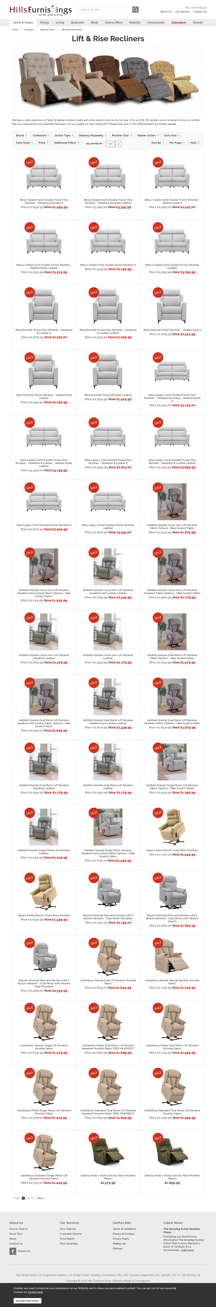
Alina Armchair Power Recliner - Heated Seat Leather (44, 396)
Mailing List (119, 1243)
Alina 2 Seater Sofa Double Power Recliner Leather (172, 266)
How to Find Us (18, 1228)
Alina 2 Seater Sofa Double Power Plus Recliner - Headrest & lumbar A (44, 201)
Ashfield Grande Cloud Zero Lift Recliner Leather (108, 657)
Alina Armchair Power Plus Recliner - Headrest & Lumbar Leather (108, 331)
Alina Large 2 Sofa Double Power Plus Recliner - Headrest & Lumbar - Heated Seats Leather (44, 463)
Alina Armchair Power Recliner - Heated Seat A (172, 329)
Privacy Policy (121, 1238)
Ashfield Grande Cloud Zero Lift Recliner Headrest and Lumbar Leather (108, 592)
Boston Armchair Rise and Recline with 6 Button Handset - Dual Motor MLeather (108, 917)
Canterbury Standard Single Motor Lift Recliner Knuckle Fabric (44, 1177)
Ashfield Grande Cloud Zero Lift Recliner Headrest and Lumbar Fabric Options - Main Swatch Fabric (44, 593)
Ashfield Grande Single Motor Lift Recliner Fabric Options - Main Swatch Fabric (172, 787)
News (12, 1238)
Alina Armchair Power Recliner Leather (108, 395)
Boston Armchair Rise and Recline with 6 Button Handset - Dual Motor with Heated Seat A (172, 918)
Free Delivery (68, 1228)
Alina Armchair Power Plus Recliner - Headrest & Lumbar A (43, 331)
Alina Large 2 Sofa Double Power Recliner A (44, 525)
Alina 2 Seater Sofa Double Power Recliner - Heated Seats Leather (44, 266)
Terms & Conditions (124, 1228)
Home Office (113, 22)
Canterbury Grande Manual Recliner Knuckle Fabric (172, 982)
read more (187, 1250)
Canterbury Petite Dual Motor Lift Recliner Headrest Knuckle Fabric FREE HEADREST (108, 1047)
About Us (166, 11)
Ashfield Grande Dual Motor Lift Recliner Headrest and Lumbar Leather (108, 722)
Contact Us (200, 11)
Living (60, 22)
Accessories (156, 22)
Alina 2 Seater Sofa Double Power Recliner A (108, 264)
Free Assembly (69, 1243)
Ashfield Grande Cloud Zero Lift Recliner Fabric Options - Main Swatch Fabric (172, 527)
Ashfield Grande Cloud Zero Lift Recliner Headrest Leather (44, 657)
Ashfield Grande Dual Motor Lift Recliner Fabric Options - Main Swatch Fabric (172, 657)
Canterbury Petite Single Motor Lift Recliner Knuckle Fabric (44, 1112)
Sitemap (118, 1248)
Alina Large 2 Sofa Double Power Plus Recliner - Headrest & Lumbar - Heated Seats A (172, 398)
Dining (44, 22)
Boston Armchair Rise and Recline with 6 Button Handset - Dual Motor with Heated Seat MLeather (44, 983)
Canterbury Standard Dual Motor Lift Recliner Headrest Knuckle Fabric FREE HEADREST (108, 1112)
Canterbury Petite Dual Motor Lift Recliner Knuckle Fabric (172, 1047)
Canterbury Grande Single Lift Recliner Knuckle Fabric (44, 1047)
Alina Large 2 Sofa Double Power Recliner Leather (108, 527)
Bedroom (77, 22)
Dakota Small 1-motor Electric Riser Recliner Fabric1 (108, 1177)
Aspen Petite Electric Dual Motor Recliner (44, 915)
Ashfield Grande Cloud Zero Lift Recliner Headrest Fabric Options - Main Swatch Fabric (172, 592)
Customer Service (71, 1233)
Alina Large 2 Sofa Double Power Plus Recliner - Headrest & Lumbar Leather (172, 462)
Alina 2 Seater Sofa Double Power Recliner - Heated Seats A (172, 201)
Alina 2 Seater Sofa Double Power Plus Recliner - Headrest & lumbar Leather (108, 201)
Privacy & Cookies (123, 1233)
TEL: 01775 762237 (196, 7)
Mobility (135, 22)
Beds (94, 22)
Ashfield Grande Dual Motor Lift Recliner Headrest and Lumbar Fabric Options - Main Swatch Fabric (44, 723)
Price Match (67, 1238)
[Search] (135, 10)
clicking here (35, 1292)
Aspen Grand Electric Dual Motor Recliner (172, 850)
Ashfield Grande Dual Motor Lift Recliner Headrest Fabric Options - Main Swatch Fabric (172, 722)
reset (110, 144)
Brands (197, 22)
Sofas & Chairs (23, 22)
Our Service (183, 11)
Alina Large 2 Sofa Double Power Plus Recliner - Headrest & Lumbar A (108, 462)
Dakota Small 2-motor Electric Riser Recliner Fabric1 (172, 1177)
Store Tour (15, 1233)
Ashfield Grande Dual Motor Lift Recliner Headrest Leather (44, 787)
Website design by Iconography (131, 1280)
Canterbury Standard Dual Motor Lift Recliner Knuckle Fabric (172, 1112)
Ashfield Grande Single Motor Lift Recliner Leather (44, 852)
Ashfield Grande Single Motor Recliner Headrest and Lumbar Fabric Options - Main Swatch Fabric (108, 853)
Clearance (178, 22)
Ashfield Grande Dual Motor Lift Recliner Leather (108, 787)
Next (40, 1198)
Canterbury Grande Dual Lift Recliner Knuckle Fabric (108, 982)
